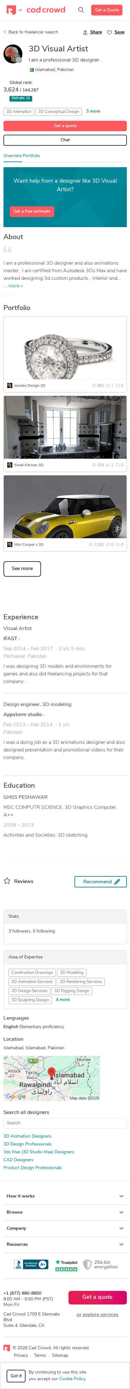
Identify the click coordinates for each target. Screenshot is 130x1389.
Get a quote (65, 126)
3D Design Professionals (27, 1144)
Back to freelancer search (32, 32)
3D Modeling (72, 973)
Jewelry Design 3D (29, 386)
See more (22, 568)
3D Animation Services (32, 982)
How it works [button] (21, 1196)
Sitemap (60, 1355)
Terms (40, 1355)
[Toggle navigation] (14, 10)
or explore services (98, 1314)
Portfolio (31, 156)
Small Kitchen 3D (29, 465)
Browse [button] (14, 1212)
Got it (16, 1376)
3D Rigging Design (71, 991)
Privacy (21, 1355)
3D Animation (18, 112)
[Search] (81, 10)
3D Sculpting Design (30, 1000)
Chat (65, 140)
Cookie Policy (72, 1379)
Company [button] (16, 1228)
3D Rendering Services (81, 982)
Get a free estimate (31, 211)
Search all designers (26, 1112)
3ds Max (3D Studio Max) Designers (38, 1152)
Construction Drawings (32, 973)
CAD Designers (18, 1160)
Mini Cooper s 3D (29, 545)
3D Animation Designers (27, 1136)
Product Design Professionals (32, 1168)
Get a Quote (107, 10)
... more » (13, 286)
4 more (63, 1000)
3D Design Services (29, 991)
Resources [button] (17, 1244)
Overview (12, 156)
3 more (93, 111)
